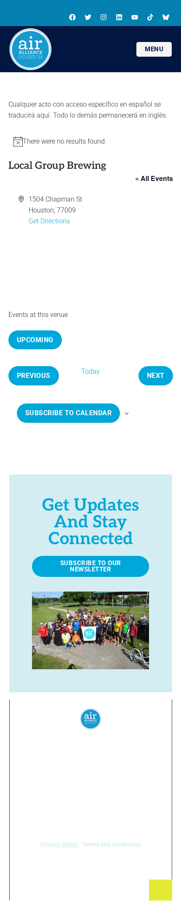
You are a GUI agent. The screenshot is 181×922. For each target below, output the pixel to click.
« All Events (154, 178)
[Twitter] (88, 17)
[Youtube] (134, 17)
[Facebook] (72, 17)
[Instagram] (103, 17)
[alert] (90, 141)
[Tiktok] (150, 17)
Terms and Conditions (111, 844)
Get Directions (49, 221)
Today (90, 371)
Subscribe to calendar (68, 413)
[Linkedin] (119, 17)
